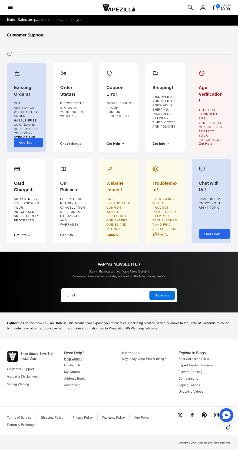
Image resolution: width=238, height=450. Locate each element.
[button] (10, 7)
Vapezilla (203, 442)
